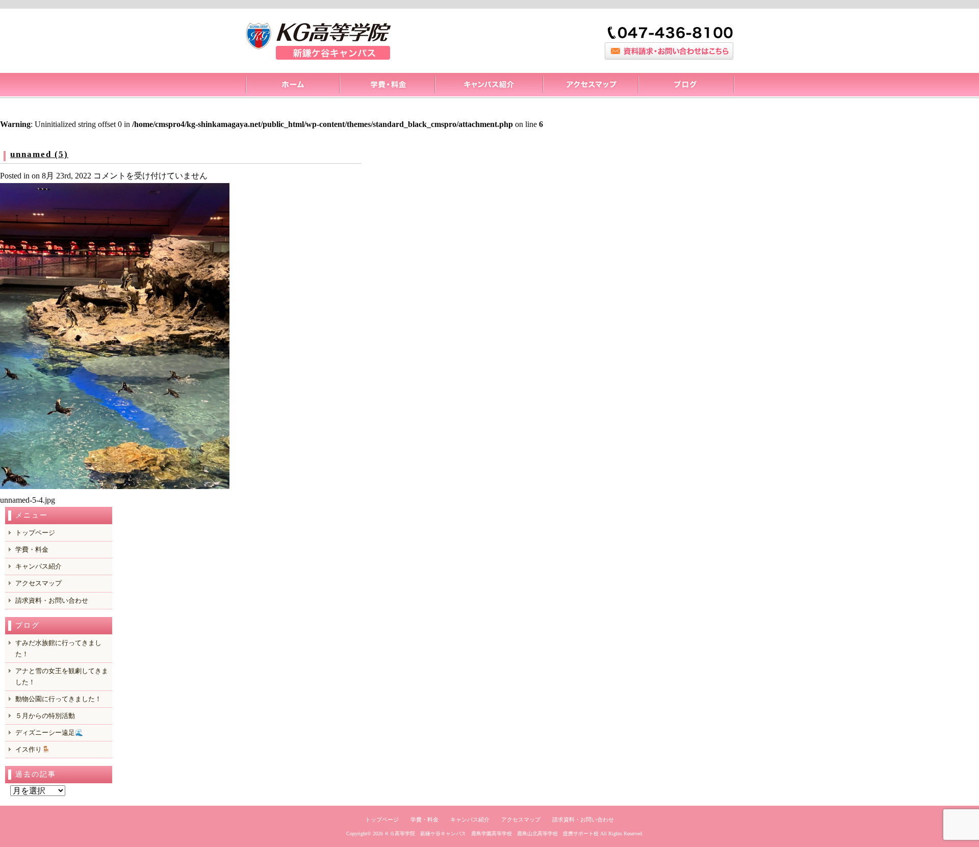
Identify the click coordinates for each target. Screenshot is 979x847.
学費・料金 (31, 549)
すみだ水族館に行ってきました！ (58, 648)
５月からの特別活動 (45, 716)
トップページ (292, 85)
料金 (386, 85)
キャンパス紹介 (488, 85)
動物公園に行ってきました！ (58, 699)
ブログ (686, 85)
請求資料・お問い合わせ (51, 600)
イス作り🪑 (32, 749)
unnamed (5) (39, 154)
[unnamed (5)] (114, 486)
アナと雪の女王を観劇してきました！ (61, 676)
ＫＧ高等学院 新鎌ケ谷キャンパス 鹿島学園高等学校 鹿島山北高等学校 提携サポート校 (491, 833)
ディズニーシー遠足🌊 (49, 732)
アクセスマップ (590, 85)
